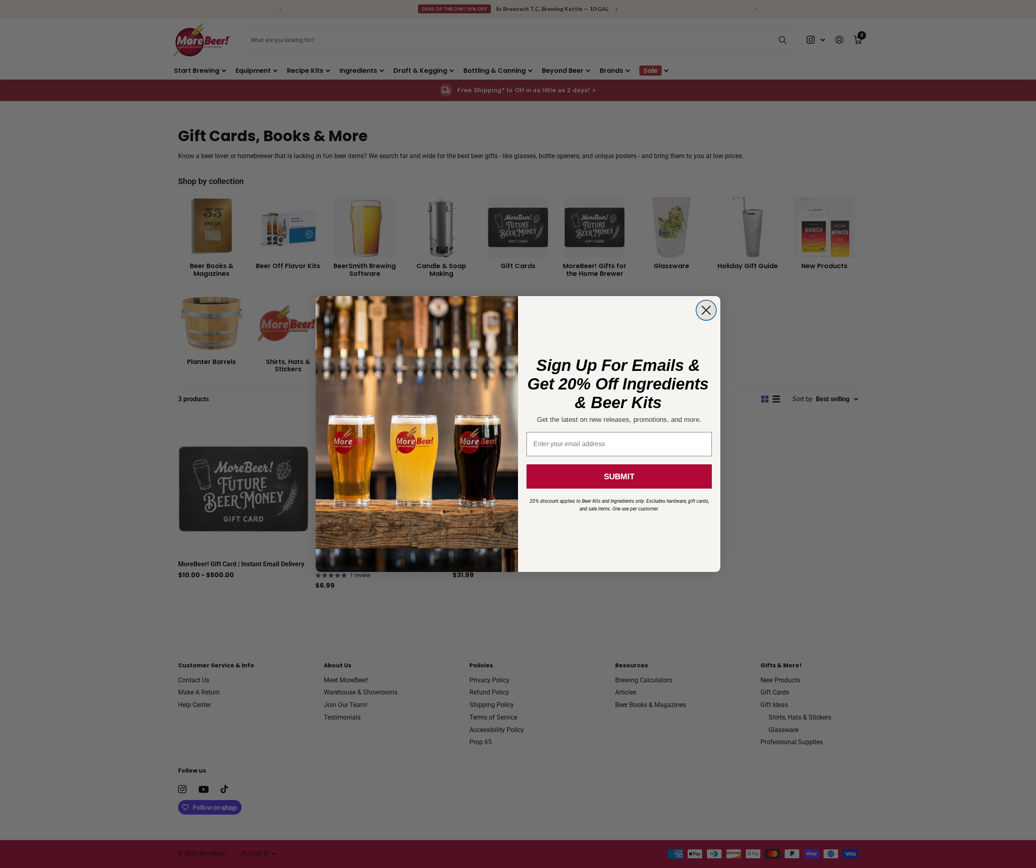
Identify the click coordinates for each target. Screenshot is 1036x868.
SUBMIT (619, 476)
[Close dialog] (706, 310)
